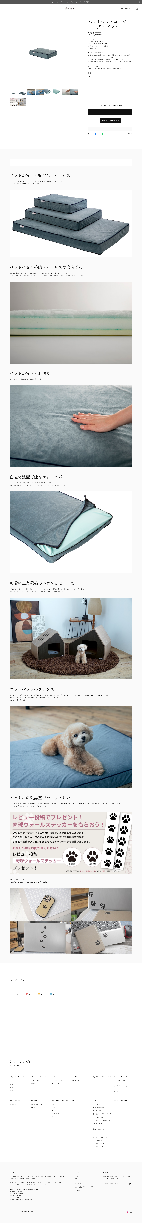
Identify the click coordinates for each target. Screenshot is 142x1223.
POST (91, 134)
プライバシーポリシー (15, 1211)
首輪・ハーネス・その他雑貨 (60, 1100)
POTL (94, 1132)
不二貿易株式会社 (98, 1146)
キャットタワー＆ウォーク (38, 1076)
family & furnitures (98, 1123)
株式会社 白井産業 (98, 1110)
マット (116, 1089)
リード (53, 1107)
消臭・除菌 (34, 1100)
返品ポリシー (78, 1184)
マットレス (13, 1090)
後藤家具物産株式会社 (99, 1107)
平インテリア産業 (98, 1117)
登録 (129, 1184)
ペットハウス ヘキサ (57, 1083)
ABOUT (15, 8)
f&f (94, 1085)
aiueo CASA (75, 1080)
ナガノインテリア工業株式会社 (101, 1120)
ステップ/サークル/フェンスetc (102, 1077)
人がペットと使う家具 (120, 1076)
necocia (33, 1083)
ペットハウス (55, 1076)
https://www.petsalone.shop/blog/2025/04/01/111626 (106, 68)
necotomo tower (35, 1080)
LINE (105, 134)
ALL (73, 1100)
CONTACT (28, 8)
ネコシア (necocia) (98, 1143)
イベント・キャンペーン (121, 1100)
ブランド (96, 1100)
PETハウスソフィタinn (57, 1080)
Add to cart (110, 112)
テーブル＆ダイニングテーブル (122, 1080)
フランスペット (97, 1126)
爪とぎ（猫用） (55, 1113)
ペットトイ (54, 1116)
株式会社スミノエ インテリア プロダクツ (102, 1114)
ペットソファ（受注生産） (17, 1082)
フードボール (76, 1076)
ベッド (11, 1087)
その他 (116, 1092)
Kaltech (33, 1107)
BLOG (21, 8)
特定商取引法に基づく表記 (27, 1211)
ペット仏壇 (13, 1104)
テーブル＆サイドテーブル (121, 1086)
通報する (130, 134)
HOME (77, 1176)
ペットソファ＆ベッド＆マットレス (18, 1077)
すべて (16, 994)
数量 (89, 73)
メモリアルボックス (15, 1100)
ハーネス (53, 1110)
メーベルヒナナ (97, 1140)
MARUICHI (96, 1135)
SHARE (99, 134)
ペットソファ (13, 1085)
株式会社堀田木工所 (98, 1129)
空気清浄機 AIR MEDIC (37, 1104)
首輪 (52, 1104)
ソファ (116, 1083)
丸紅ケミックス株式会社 (100, 1137)
